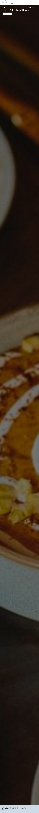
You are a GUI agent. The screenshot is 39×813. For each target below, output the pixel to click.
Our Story (12, 2)
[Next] (36, 407)
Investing (17, 2)
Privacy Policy (5, 809)
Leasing (32, 2)
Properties (22, 2)
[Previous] (3, 407)
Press (27, 2)
